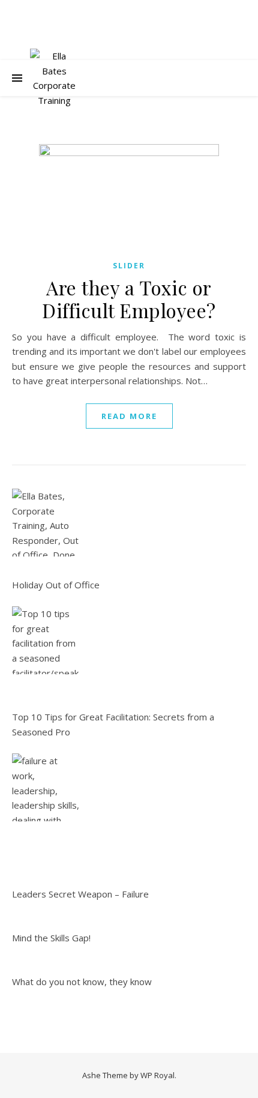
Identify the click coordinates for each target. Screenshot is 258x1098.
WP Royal (157, 1075)
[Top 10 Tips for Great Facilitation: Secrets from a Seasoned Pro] (46, 640)
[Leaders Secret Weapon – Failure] (46, 787)
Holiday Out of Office (56, 585)
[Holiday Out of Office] (46, 523)
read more (129, 416)
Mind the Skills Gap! (51, 938)
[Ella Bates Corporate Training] (54, 78)
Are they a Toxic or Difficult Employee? (129, 298)
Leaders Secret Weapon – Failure (80, 894)
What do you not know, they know (82, 982)
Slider (129, 266)
